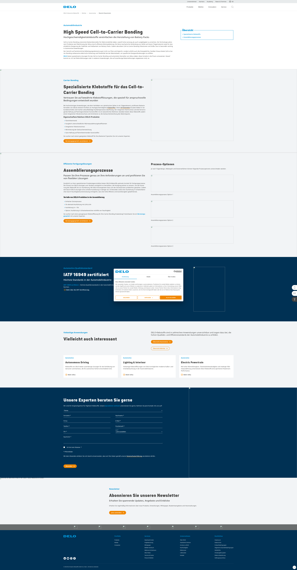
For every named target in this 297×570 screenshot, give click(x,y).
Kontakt (182, 555)
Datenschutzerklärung (134, 456)
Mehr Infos (71, 375)
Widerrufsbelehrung (220, 555)
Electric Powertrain (192, 362)
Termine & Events (149, 555)
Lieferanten (183, 552)
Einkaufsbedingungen (220, 545)
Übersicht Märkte (159, 348)
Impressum (218, 540)
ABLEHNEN (126, 297)
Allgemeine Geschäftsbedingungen (224, 547)
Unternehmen (192, 1)
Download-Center (149, 540)
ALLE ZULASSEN (171, 297)
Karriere (201, 1)
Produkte (190, 7)
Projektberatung (149, 542)
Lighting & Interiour (134, 362)
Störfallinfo (218, 550)
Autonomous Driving (77, 362)
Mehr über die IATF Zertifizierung (77, 290)
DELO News (148, 552)
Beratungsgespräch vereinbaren (77, 141)
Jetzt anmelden (116, 513)
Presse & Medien (149, 558)
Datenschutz (218, 542)
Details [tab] (148, 276)
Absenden (69, 466)
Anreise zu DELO (184, 545)
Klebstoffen (111, 108)
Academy (210, 1)
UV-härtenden (125, 108)
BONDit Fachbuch (149, 547)
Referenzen (183, 550)
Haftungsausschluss (220, 558)
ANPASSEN (147, 297)
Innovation (212, 7)
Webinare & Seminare (150, 550)
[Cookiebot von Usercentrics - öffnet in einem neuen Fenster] (175, 272)
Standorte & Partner (185, 542)
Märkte (200, 7)
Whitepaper (148, 545)
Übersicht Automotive (160, 342)
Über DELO (183, 540)
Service (223, 7)
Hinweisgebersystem (220, 552)
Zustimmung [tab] (125, 276)
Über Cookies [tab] (171, 276)
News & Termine (220, 1)
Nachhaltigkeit (184, 547)
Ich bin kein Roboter (73, 447)
